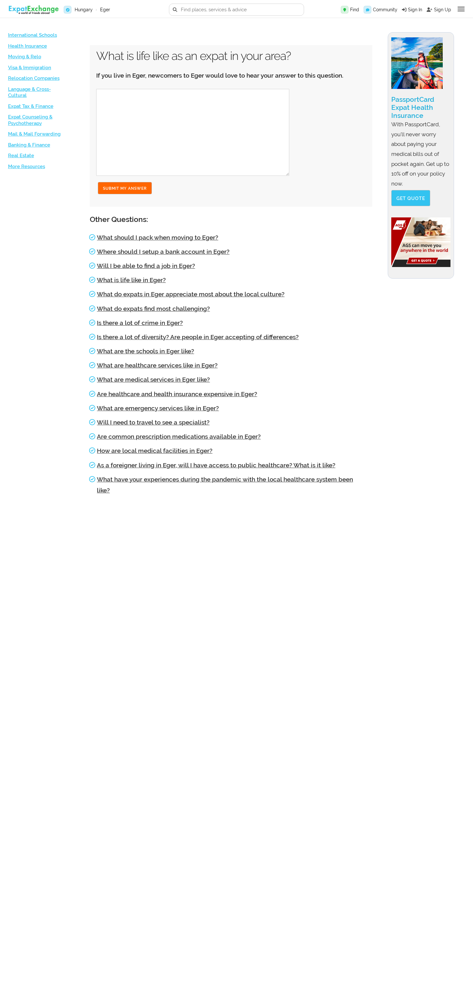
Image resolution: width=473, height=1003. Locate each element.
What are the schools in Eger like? (145, 351)
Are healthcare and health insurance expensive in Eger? (177, 393)
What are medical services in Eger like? (153, 379)
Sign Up (442, 9)
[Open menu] (461, 9)
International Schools (32, 35)
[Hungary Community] (367, 10)
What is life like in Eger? (131, 279)
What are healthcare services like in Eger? (157, 365)
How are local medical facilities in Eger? (154, 450)
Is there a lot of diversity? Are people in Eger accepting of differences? (198, 336)
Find (354, 9)
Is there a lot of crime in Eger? (140, 322)
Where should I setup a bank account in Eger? (163, 251)
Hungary (84, 9)
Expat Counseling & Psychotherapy (30, 120)
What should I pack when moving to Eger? (157, 237)
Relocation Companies (34, 78)
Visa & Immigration (29, 68)
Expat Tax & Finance (30, 106)
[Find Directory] (344, 10)
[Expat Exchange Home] (33, 9)
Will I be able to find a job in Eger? (146, 265)
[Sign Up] (429, 9)
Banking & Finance (29, 145)
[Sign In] (404, 9)
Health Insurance (27, 46)
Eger (105, 9)
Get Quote (410, 198)
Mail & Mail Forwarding (34, 134)
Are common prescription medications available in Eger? (179, 436)
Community (385, 9)
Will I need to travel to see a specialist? (153, 422)
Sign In (415, 9)
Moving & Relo (24, 57)
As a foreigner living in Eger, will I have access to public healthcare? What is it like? (216, 465)
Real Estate (21, 155)
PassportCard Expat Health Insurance (412, 107)
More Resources (26, 166)
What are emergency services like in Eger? (158, 408)
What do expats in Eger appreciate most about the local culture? (190, 294)
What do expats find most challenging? (153, 308)
